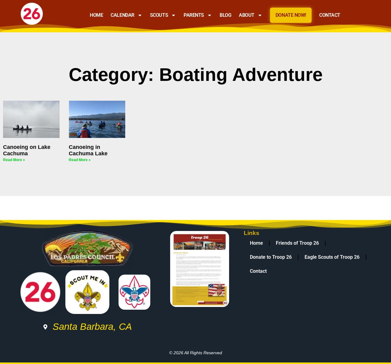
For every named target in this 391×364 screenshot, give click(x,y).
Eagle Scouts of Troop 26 (332, 257)
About (246, 15)
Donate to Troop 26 (271, 257)
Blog (225, 15)
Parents (194, 15)
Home (96, 15)
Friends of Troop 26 (297, 243)
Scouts (159, 15)
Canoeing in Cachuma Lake (88, 150)
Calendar (122, 15)
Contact (329, 15)
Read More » (14, 160)
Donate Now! (291, 15)
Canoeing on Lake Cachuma (26, 150)
